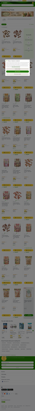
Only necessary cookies (17, 74)
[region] (17, 68)
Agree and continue (17, 71)
